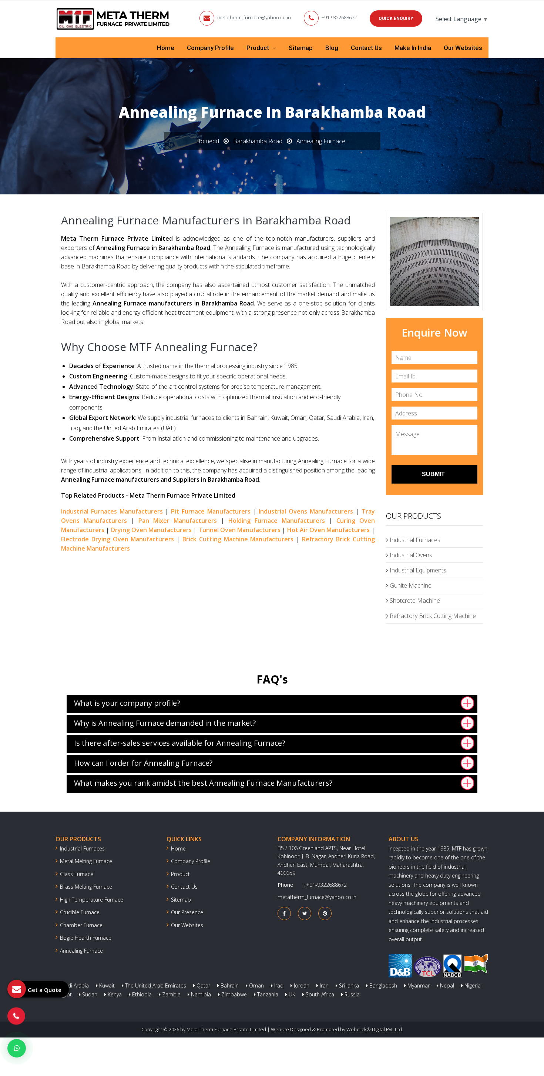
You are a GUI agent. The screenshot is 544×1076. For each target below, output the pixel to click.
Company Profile (210, 47)
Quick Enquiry (396, 18)
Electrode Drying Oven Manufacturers (117, 539)
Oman (256, 985)
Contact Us (366, 47)
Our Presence (187, 912)
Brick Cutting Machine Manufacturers (237, 539)
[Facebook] (284, 913)
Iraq (278, 985)
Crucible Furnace (80, 912)
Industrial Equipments (417, 570)
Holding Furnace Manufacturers (276, 521)
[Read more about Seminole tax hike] (16, 1048)
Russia (351, 994)
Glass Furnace (76, 874)
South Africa (319, 994)
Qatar (202, 985)
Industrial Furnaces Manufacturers (112, 511)
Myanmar (418, 985)
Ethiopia (141, 994)
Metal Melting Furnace (86, 861)
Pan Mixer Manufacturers (177, 521)
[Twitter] (304, 913)
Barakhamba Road (257, 141)
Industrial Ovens (410, 555)
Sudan (89, 994)
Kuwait (106, 985)
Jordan (300, 985)
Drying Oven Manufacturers (151, 530)
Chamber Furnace (81, 925)
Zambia (171, 994)
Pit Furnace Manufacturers (211, 511)
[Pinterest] (325, 913)
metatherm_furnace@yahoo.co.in (254, 17)
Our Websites (463, 47)
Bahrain (229, 985)
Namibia (200, 994)
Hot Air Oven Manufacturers (328, 530)
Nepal (446, 985)
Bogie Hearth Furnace (85, 937)
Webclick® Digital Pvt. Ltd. (374, 1029)
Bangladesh (382, 985)
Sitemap (301, 47)
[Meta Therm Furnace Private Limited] (114, 19)
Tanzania (267, 994)
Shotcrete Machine (414, 601)
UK (291, 994)
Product (258, 47)
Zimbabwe (233, 994)
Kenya (114, 994)
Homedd (207, 141)
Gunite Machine (409, 585)
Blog (331, 47)
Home (165, 47)
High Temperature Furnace (91, 899)
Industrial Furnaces (414, 540)
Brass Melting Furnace (86, 886)
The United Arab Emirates (155, 985)
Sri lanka (348, 985)
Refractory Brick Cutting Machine (432, 616)
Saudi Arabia (73, 985)
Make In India (412, 47)
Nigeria (472, 985)
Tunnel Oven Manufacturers (239, 530)
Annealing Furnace (81, 950)
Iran (323, 985)
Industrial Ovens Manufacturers (306, 511)
